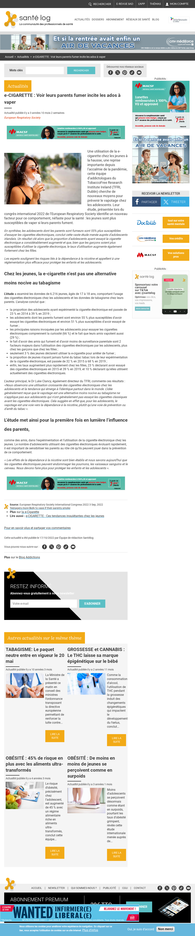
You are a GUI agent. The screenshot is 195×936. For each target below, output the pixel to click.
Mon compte (179, 3)
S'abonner (92, 603)
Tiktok (131, 72)
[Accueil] (11, 19)
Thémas (155, 3)
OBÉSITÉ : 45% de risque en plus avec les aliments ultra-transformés (34, 764)
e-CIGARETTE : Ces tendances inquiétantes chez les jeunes (65, 516)
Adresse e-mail (20, 597)
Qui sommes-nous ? (84, 888)
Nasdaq (174, 16)
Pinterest (124, 72)
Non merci (165, 929)
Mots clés (16, 70)
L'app (141, 3)
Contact (140, 888)
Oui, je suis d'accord (140, 929)
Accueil (9, 57)
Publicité (109, 888)
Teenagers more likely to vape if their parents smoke (40, 508)
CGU (125, 888)
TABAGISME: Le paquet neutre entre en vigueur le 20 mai (35, 655)
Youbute (139, 72)
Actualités (82, 19)
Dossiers (98, 19)
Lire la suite (55, 736)
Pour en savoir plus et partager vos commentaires (37, 528)
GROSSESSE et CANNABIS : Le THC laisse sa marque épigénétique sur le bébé (96, 655)
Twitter (117, 72)
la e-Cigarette (30, 512)
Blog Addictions (29, 557)
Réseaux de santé (138, 19)
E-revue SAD (124, 3)
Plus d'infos (90, 930)
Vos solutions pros (176, 254)
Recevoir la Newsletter (161, 193)
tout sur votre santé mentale (176, 222)
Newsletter (56, 888)
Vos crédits (176, 238)
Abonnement (115, 19)
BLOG (155, 19)
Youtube (73, 546)
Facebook (110, 72)
